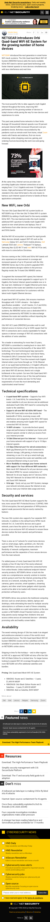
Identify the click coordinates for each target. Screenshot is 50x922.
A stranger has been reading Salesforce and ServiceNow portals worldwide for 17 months (23, 821)
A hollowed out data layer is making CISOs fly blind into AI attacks (25, 724)
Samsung (5, 242)
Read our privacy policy (17, 912)
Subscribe (42, 893)
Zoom (45, 132)
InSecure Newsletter (16, 857)
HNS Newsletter (14, 850)
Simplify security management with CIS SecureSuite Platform (20, 768)
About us (30, 912)
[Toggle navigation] (47, 12)
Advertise (37, 912)
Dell (43, 242)
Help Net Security (35, 908)
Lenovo (20, 245)
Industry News (12, 32)
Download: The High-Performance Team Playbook (22, 742)
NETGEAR (6, 55)
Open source (12, 883)
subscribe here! (32, 7)
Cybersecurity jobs (15, 874)
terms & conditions (35, 898)
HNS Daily (11, 843)
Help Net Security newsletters (18, 2)
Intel (29, 247)
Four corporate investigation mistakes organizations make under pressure (19, 813)
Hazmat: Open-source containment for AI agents (19, 728)
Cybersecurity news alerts (19, 865)
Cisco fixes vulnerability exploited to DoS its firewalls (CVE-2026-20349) (22, 805)
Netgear (25, 700)
